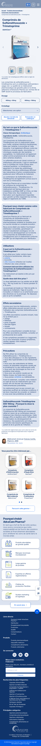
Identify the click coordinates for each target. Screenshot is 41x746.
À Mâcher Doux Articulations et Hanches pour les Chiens (19, 699)
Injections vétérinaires (16, 717)
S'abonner (20, 675)
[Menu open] (38, 5)
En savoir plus (20, 605)
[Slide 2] (21, 502)
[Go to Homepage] (6, 4)
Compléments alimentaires (19, 644)
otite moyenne (9, 262)
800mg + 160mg (30, 100)
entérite (7, 258)
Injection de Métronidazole (18, 684)
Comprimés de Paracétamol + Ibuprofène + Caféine (19, 687)
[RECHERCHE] (33, 4)
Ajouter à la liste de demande (11, 117)
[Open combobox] (20, 110)
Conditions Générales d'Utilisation (19, 735)
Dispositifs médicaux (17, 642)
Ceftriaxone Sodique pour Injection (17, 691)
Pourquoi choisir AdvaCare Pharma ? (19, 620)
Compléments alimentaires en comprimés (18, 722)
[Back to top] (37, 611)
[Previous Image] (3, 47)
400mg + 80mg (11, 100)
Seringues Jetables (15, 702)
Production (14, 627)
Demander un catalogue (30, 117)
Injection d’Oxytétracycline (18, 696)
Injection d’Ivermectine (16, 694)
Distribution (14, 623)
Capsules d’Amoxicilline (16, 682)
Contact (13, 634)
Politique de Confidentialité (20, 736)
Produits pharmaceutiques (19, 640)
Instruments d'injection (16, 719)
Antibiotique (25, 133)
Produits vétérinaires (17, 647)
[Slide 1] (19, 502)
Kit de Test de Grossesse (17, 704)
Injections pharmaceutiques (18, 713)
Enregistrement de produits (20, 625)
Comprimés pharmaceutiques (18, 715)
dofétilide (17, 377)
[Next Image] (37, 47)
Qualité (13, 629)
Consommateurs (16, 632)
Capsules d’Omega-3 (16, 706)
